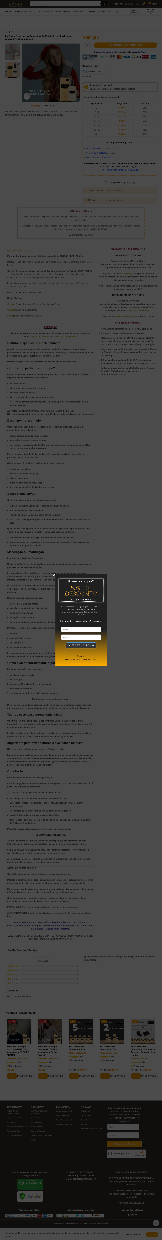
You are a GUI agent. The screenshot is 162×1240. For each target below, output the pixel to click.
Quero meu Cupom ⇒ (81, 645)
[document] (81, 620)
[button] (54, 575)
